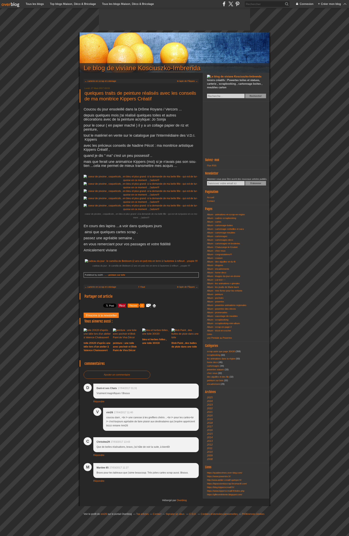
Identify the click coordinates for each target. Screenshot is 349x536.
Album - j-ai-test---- (216, 280)
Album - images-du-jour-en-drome (223, 276)
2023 (210, 404)
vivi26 (104, 514)
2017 (210, 426)
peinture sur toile (116, 275)
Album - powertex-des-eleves (221, 309)
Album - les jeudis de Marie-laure (223, 287)
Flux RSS (211, 165)
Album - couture (215, 258)
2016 (210, 430)
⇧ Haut (141, 287)
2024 (210, 401)
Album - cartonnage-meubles (221, 232)
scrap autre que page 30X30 (221, 351)
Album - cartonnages (217, 236)
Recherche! (256, 96)
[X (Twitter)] (230, 4)
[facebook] (224, 4)
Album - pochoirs (215, 298)
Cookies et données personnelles (219, 514)
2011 (209, 448)
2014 (210, 437)
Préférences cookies (253, 514)
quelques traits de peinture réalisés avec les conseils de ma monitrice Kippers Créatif (140, 95)
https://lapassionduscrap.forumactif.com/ (227, 483)
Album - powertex (215, 301)
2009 (210, 455)
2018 (210, 423)
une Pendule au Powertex (219, 338)
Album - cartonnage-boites (220, 225)
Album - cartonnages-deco (220, 240)
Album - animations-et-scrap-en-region (226, 214)
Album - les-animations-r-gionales (223, 283)
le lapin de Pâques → (187, 81)
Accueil (210, 197)
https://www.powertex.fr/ (219, 476)
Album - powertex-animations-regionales (226, 305)
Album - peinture (215, 294)
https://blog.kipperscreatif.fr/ (220, 487)
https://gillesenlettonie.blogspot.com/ (224, 494)
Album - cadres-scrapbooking (221, 218)
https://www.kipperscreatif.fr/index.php (225, 491)
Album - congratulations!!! (219, 254)
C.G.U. (193, 514)
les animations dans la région (221, 358)
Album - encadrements (218, 269)
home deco (213, 362)
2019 (210, 419)
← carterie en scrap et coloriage (100, 81)
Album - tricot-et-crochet (219, 330)
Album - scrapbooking (217, 319)
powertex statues (216, 369)
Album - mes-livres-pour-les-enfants (224, 290)
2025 (210, 397)
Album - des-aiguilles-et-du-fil (221, 261)
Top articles (142, 514)
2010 (210, 452)
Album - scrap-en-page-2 (219, 327)
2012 (210, 444)
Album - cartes (214, 222)
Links (209, 334)
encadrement (214, 384)
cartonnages (213, 366)
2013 (210, 441)
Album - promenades (217, 312)
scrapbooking (214, 355)
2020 (210, 415)
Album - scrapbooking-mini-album (223, 323)
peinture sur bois (215, 380)
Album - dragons (215, 265)
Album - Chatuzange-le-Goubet (222, 247)
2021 (210, 412)
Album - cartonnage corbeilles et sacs (225, 229)
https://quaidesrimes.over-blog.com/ (224, 472)
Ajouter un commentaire (117, 374)
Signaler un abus (175, 514)
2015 (210, 433)
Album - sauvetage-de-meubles (222, 316)
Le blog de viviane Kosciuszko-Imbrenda (174, 52)
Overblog (182, 500)
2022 (210, 408)
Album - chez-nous (216, 251)
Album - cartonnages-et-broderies (223, 243)
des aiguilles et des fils (218, 377)
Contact (211, 201)
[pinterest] (237, 4)
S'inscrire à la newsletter (101, 315)
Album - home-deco (216, 272)
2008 (210, 459)
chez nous (212, 373)
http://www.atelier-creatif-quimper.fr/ (224, 480)
